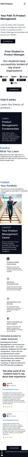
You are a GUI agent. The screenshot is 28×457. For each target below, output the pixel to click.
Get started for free (8, 41)
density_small (25, 4)
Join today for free (14, 89)
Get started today (14, 448)
